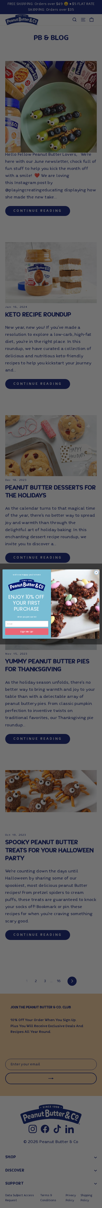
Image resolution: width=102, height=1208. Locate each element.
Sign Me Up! (26, 631)
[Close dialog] (96, 572)
